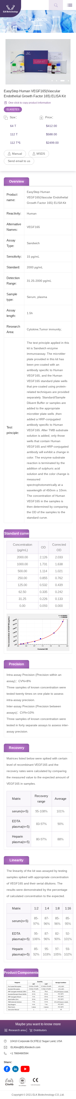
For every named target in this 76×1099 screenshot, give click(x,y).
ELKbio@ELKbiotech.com (25, 1047)
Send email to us (19, 161)
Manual (17, 153)
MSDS (41, 153)
